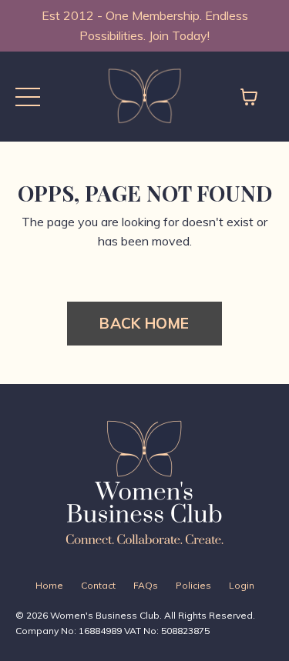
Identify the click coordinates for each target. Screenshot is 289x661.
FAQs (145, 585)
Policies (193, 585)
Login (241, 585)
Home (49, 585)
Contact (98, 585)
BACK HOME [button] (144, 323)
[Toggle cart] (249, 97)
